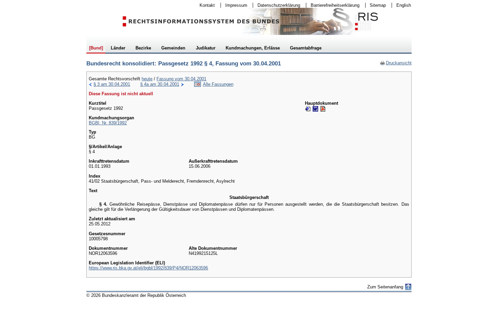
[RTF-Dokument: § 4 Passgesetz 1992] (315, 109)
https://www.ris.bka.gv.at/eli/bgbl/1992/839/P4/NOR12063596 (148, 267)
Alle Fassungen (218, 84)
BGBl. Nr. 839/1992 (108, 122)
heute (147, 78)
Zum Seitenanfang (385, 286)
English (403, 5)
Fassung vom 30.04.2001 (181, 78)
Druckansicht (396, 62)
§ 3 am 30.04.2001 (112, 84)
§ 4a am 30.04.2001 (159, 84)
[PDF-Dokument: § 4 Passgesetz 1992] (323, 109)
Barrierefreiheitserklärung (332, 5)
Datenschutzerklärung (276, 5)
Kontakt (205, 5)
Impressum (234, 5)
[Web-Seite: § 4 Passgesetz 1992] (308, 109)
